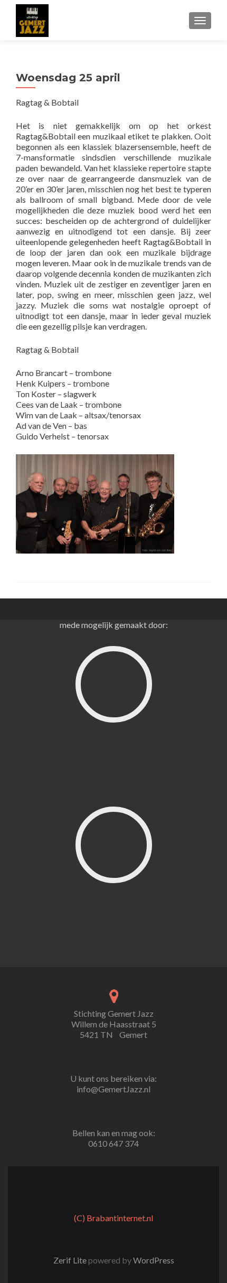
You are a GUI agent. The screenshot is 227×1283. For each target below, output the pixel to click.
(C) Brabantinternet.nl (113, 1218)
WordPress (152, 1260)
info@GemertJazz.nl (113, 1089)
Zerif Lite (70, 1260)
